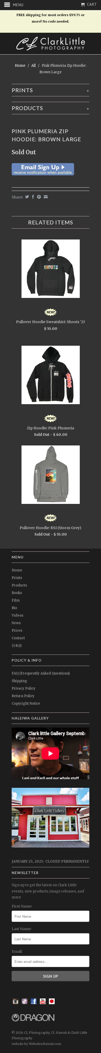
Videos (17, 615)
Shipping (19, 681)
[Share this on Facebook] (32, 197)
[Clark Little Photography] (50, 43)
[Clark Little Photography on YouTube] (43, 1002)
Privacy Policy (23, 688)
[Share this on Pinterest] (38, 197)
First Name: (22, 906)
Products (19, 585)
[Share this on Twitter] (26, 197)
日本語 (17, 645)
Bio (14, 608)
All (33, 65)
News (16, 623)
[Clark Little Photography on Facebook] (34, 1002)
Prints (17, 578)
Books (17, 593)
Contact (18, 638)
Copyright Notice (26, 703)
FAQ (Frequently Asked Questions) (41, 673)
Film (16, 600)
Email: (17, 951)
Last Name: (21, 929)
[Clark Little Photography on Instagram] (15, 1002)
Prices (17, 630)
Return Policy (23, 696)
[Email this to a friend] (45, 197)
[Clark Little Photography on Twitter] (24, 1002)
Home (17, 570)
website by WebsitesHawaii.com (36, 1044)
